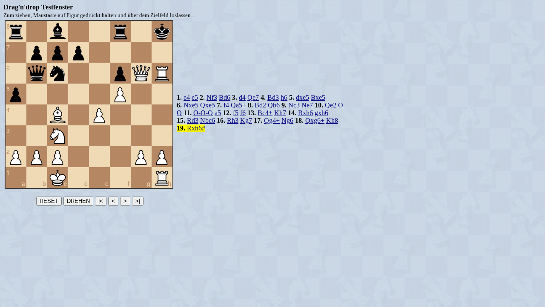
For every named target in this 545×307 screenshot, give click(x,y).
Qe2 (330, 105)
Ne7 (307, 105)
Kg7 (246, 120)
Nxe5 (191, 105)
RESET (49, 201)
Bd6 (224, 97)
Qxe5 (207, 105)
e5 (195, 97)
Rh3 (232, 120)
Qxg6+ (314, 120)
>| (137, 201)
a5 (218, 112)
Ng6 (287, 120)
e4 (187, 97)
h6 (284, 97)
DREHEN (78, 201)
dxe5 (302, 97)
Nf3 (212, 97)
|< (100, 201)
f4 (226, 105)
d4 (242, 97)
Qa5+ (238, 105)
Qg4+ (272, 120)
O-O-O (203, 112)
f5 (235, 112)
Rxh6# (196, 128)
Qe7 (253, 97)
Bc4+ (265, 112)
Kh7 (280, 112)
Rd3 (192, 120)
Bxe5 (318, 97)
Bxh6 (305, 112)
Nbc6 (207, 120)
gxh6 (321, 112)
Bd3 (273, 97)
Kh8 (332, 120)
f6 (243, 112)
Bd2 (260, 105)
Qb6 (274, 105)
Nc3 (294, 105)
